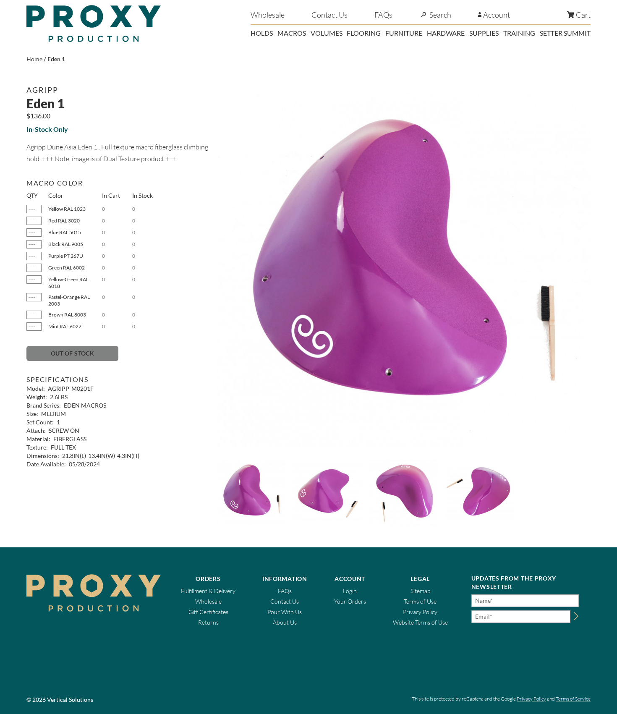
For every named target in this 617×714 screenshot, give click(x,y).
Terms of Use (420, 601)
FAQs (383, 14)
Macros (291, 33)
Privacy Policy (420, 611)
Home (34, 59)
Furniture (403, 33)
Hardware (446, 33)
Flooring (364, 33)
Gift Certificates (208, 611)
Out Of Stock (72, 353)
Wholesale (268, 14)
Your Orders (350, 601)
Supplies (484, 33)
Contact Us (329, 14)
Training (519, 33)
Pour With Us (284, 611)
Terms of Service (573, 699)
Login (350, 590)
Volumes (326, 33)
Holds (262, 33)
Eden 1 (56, 59)
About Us (285, 622)
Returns (208, 622)
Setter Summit (565, 33)
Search (440, 14)
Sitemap (420, 590)
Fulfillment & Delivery (208, 590)
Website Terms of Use (420, 622)
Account (496, 14)
